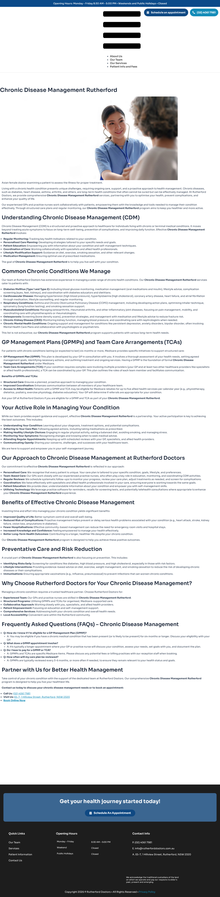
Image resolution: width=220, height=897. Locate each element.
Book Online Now (14, 700)
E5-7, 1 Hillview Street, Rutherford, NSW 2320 (42, 697)
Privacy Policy (147, 891)
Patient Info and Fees (123, 66)
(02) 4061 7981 (21, 693)
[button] (122, 30)
